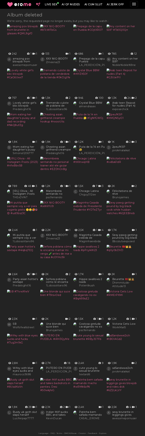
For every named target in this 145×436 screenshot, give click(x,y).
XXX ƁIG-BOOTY (57, 58)
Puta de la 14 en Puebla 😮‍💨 (94, 148)
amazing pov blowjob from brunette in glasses (25, 60)
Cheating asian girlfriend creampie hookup (58, 148)
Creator (82, 433)
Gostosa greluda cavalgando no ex (90, 325)
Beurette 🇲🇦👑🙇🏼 (123, 279)
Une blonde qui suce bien (56, 325)
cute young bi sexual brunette (89, 369)
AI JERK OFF (115, 4)
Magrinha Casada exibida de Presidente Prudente (90, 236)
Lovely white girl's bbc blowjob (24, 104)
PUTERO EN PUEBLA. (61, 368)
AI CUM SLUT (93, 4)
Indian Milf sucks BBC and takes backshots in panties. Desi (57, 413)
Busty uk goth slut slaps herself (25, 413)
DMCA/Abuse (70, 433)
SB (14, 323)
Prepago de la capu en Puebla (94, 60)
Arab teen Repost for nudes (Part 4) (123, 104)
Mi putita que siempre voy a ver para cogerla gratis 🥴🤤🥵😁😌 (25, 236)
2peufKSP (118, 146)
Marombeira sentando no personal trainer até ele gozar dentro (58, 192)
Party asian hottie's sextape (25, 280)
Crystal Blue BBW (90, 102)
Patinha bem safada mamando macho (90, 413)
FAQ (53, 433)
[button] (38, 4)
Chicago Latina (89, 191)
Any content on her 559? (125, 60)
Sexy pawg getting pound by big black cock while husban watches (124, 236)
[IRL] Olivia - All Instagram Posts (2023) (24, 192)
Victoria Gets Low (124, 323)
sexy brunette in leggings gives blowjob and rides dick (123, 413)
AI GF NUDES (71, 4)
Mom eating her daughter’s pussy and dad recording (25, 148)
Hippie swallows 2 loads (90, 280)
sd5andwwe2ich (122, 368)
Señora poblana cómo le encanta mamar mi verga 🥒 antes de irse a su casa (57, 280)
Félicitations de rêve (122, 192)
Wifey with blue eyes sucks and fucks (23, 369)
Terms (59, 433)
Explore (103, 433)
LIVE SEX (51, 4)
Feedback (92, 433)
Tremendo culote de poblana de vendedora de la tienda (57, 104)
